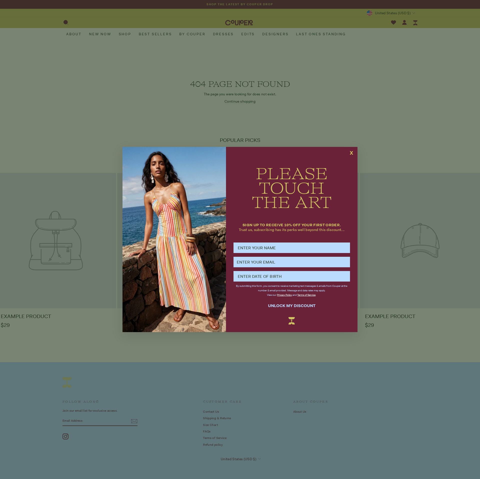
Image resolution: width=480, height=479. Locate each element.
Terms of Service (306, 295)
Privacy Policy (284, 295)
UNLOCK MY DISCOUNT (292, 305)
